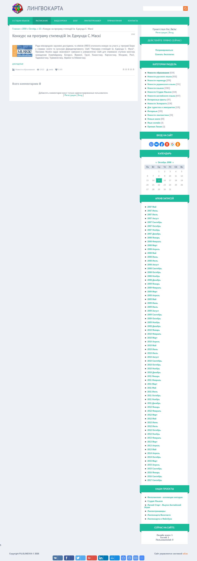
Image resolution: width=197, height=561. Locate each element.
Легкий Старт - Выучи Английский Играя (162, 506)
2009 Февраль (154, 288)
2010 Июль (152, 353)
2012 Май (151, 418)
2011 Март (152, 384)
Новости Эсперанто (157, 103)
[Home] (17, 9)
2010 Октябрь (154, 365)
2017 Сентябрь (154, 480)
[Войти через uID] (151, 144)
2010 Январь (153, 330)
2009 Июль (152, 307)
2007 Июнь (152, 211)
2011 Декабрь (154, 403)
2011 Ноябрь (153, 399)
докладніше (17, 64)
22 (159, 185)
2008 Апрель (153, 249)
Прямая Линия (154, 127)
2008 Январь (153, 238)
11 (176, 176)
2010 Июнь (152, 349)
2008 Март (152, 245)
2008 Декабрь (154, 280)
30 (165, 189)
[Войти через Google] (172, 144)
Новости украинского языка (161, 84)
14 (153, 180)
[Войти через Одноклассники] (177, 144)
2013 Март (152, 442)
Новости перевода (156, 80)
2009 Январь (153, 284)
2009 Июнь (152, 303)
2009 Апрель (153, 295)
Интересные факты (157, 100)
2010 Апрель (153, 341)
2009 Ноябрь (153, 322)
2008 (24, 29)
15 (40, 29)
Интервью (152, 111)
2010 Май (151, 345)
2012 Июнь (152, 422)
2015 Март (152, 461)
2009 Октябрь (154, 318)
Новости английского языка (161, 96)
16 (165, 180)
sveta (51, 70)
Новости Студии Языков (159, 92)
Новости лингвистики (158, 115)
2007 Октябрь (154, 226)
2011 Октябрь (154, 395)
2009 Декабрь (154, 326)
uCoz (185, 554)
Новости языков (155, 88)
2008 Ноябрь (153, 276)
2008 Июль (152, 261)
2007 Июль (152, 214)
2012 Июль (152, 426)
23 (165, 185)
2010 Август (153, 357)
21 (153, 185)
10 (170, 176)
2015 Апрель (153, 465)
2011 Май (151, 388)
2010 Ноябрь (153, 368)
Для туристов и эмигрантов (161, 107)
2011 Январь (153, 376)
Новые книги (153, 119)
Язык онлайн (153, 123)
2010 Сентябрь (154, 361)
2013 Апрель (153, 445)
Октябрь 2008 (164, 162)
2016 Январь (153, 472)
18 (176, 180)
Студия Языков (155, 501)
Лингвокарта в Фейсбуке (159, 519)
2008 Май (151, 253)
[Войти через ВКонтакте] (156, 144)
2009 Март (152, 291)
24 (170, 185)
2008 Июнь (152, 257)
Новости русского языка (159, 76)
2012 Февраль (154, 411)
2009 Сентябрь (154, 315)
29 (159, 189)
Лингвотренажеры (156, 511)
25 (176, 185)
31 (170, 189)
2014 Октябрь (154, 457)
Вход (80, 95)
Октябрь (32, 29)
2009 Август (153, 311)
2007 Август (153, 218)
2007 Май (151, 207)
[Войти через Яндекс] (167, 144)
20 (147, 185)
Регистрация (70, 95)
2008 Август (153, 264)
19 (182, 180)
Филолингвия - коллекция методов (165, 497)
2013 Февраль (154, 438)
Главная (16, 29)
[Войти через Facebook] (161, 144)
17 (170, 180)
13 (147, 180)
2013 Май (151, 449)
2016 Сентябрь (154, 476)
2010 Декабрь (154, 372)
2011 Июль (152, 392)
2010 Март (152, 338)
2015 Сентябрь (154, 469)
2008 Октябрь (154, 272)
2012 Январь (153, 407)
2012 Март (152, 415)
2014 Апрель (153, 453)
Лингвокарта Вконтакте (159, 515)
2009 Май (151, 299)
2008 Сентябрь (154, 268)
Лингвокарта (45, 8)
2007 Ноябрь (153, 230)
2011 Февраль (154, 380)
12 (182, 176)
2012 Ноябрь (153, 434)
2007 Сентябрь (154, 222)
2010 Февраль (154, 334)
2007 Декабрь (154, 234)
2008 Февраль (154, 241)
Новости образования (25, 70)
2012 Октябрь (154, 430)
